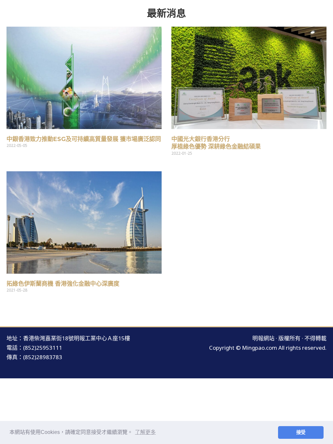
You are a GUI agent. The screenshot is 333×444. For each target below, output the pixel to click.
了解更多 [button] (145, 432)
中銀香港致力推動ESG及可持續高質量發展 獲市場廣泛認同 (84, 139)
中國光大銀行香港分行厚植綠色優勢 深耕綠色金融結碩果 (216, 143)
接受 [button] (300, 432)
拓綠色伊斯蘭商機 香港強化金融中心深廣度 (63, 283)
